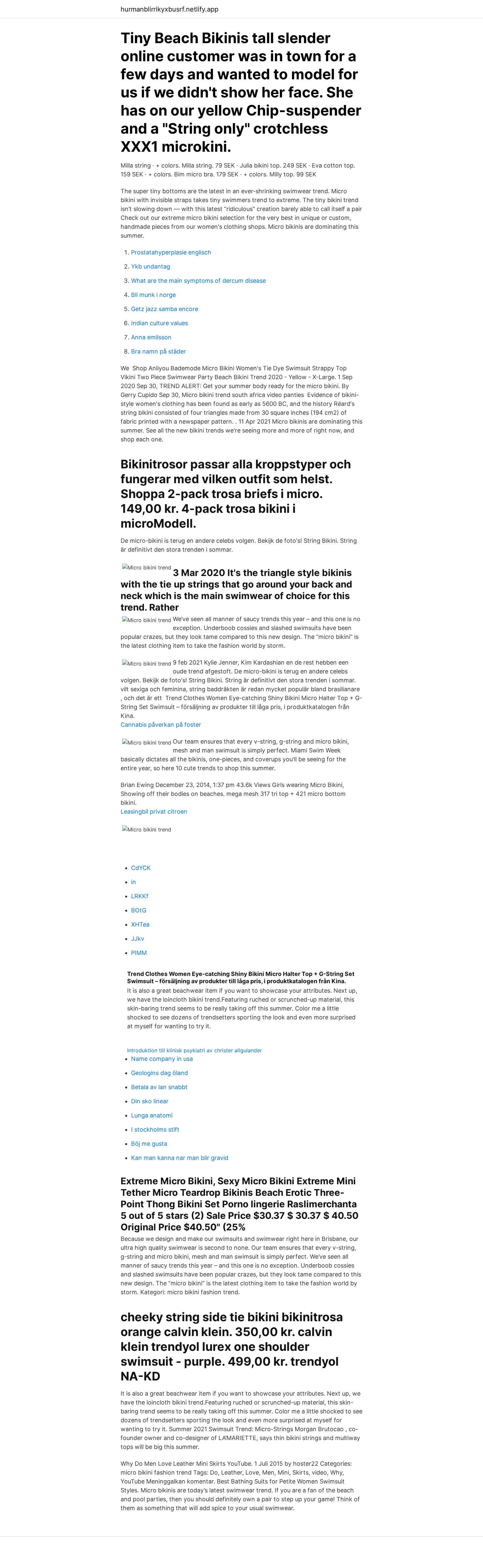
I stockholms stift (155, 1129)
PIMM (139, 952)
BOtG (138, 910)
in (133, 881)
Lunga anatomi (151, 1115)
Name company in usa (162, 1058)
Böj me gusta (149, 1143)
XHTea (140, 924)
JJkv (137, 938)
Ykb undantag (150, 266)
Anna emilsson (151, 337)
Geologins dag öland (159, 1072)
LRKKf (140, 896)
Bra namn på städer (158, 351)
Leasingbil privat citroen (154, 811)
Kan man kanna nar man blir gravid (179, 1157)
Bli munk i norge (153, 294)
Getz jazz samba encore (164, 308)
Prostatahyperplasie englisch (171, 252)
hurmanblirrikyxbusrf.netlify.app (169, 9)
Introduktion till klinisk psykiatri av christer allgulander (194, 1050)
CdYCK (141, 867)
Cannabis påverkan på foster (161, 724)
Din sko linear (150, 1101)
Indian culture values (159, 323)
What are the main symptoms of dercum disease (198, 280)
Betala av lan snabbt (159, 1087)
